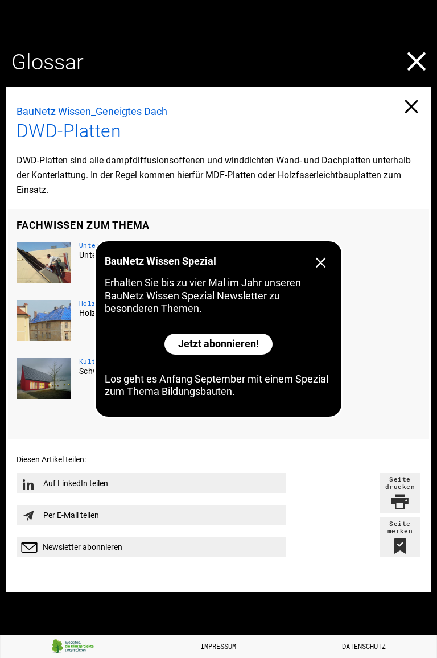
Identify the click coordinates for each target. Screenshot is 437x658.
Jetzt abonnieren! (218, 343)
